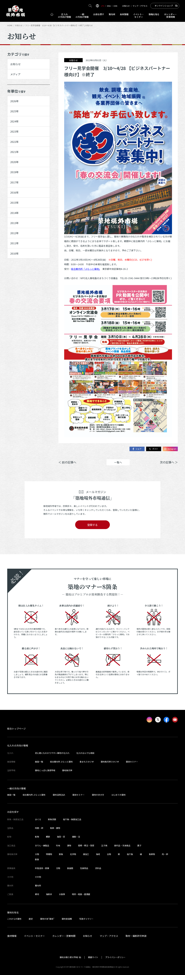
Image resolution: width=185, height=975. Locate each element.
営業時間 (170, 16)
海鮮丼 (49, 894)
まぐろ (38, 819)
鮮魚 (61, 854)
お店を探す (98, 14)
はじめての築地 (118, 794)
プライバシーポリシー (115, 957)
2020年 (14, 162)
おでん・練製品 (42, 845)
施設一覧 (39, 761)
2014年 (14, 213)
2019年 (14, 172)
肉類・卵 (39, 828)
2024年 (14, 121)
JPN (102, 5)
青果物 (152, 854)
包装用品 (84, 868)
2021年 (14, 152)
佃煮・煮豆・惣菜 (86, 845)
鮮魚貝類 (52, 819)
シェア (138, 448)
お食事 (62, 894)
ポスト (155, 448)
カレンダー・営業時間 (63, 936)
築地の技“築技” (47, 918)
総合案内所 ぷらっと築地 (61, 761)
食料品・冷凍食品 (122, 845)
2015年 (14, 202)
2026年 (14, 101)
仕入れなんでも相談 (85, 753)
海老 (98, 854)
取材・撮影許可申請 (136, 936)
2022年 (14, 142)
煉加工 (86, 854)
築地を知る (154, 14)
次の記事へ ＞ (169, 462)
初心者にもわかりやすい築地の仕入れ (52, 753)
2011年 (14, 243)
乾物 (37, 836)
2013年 (14, 223)
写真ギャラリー (86, 918)
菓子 (139, 845)
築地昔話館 (67, 918)
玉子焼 (104, 845)
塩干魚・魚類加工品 (72, 819)
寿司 (37, 894)
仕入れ (64, 16)
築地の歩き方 (98, 794)
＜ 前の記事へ (67, 462)
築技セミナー (132, 761)
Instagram (172, 448)
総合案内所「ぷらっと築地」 (85, 269)
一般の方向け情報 (16, 788)
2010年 (14, 253)
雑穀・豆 (76, 836)
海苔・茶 (61, 836)
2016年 (14, 192)
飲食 (37, 859)
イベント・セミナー (34, 936)
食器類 (70, 868)
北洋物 (73, 854)
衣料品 (98, 868)
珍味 (58, 845)
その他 (38, 876)
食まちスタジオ (87, 761)
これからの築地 (14, 918)
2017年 (14, 182)
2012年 (14, 233)
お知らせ (126, 5)
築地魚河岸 (67, 770)
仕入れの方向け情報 (17, 745)
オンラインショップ (164, 5)
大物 (37, 854)
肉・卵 (165, 854)
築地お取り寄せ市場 (69, 957)
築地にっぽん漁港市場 (45, 770)
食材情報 (124, 14)
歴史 (31, 918)
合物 (109, 854)
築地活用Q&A (59, 794)
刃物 (58, 868)
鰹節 (48, 836)
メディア (15, 74)
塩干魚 (130, 854)
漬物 (69, 845)
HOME (9, 25)
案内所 (112, 14)
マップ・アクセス (140, 5)
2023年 (14, 131)
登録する (92, 525)
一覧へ (118, 462)
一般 (82, 16)
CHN (115, 5)
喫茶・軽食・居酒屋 (81, 894)
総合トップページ (16, 728)
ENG (109, 5)
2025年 (14, 111)
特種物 (49, 854)
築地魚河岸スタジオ (110, 761)
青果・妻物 (55, 828)
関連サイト (93, 957)
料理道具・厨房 (42, 868)
